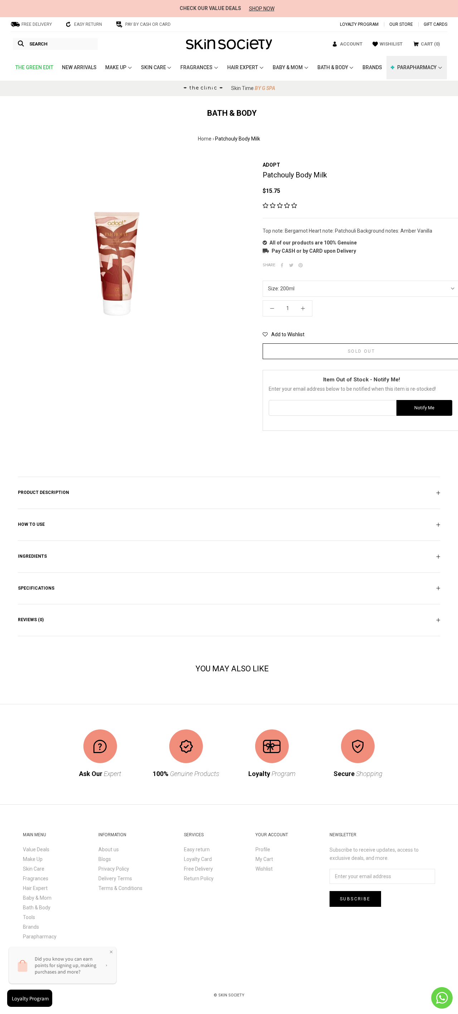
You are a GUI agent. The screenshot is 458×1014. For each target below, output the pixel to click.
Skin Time (253, 88)
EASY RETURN (88, 24)
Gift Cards (435, 24)
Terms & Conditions (120, 888)
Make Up (33, 859)
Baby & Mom (37, 898)
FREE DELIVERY (36, 24)
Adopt (271, 165)
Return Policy (199, 878)
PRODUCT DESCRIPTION (43, 492)
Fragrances (35, 878)
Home (204, 139)
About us (108, 849)
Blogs (104, 859)
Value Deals (36, 849)
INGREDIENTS (32, 556)
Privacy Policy (113, 869)
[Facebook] (282, 265)
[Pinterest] (300, 265)
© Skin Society (229, 995)
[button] (280, 206)
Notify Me (424, 407)
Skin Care (33, 869)
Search (38, 44)
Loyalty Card (198, 859)
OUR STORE (401, 24)
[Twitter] (291, 265)
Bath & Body (36, 907)
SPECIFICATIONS (36, 588)
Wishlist (264, 869)
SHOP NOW (261, 8)
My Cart (264, 859)
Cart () (430, 44)
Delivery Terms (115, 878)
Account (351, 44)
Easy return (197, 849)
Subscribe (355, 898)
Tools (29, 917)
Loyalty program (359, 24)
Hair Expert (35, 888)
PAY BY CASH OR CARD (148, 24)
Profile (262, 849)
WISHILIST (391, 44)
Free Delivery (198, 869)
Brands (31, 927)
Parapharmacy (40, 936)
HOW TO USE (31, 524)
